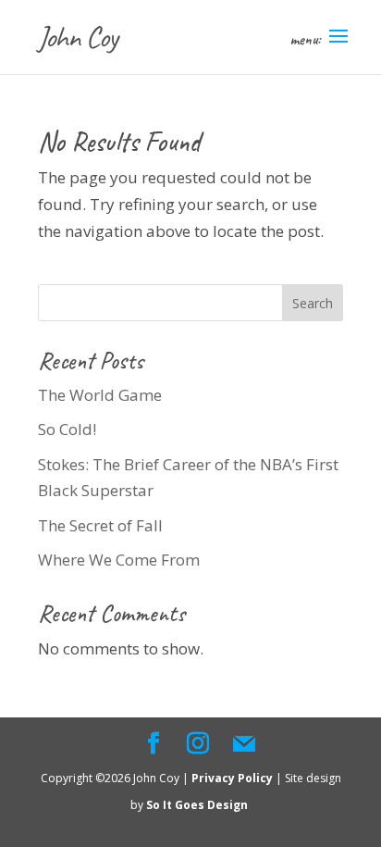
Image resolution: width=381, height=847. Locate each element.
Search (312, 303)
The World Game (100, 394)
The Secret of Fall (100, 525)
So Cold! (67, 429)
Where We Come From (119, 559)
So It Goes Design (198, 805)
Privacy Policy (233, 778)
